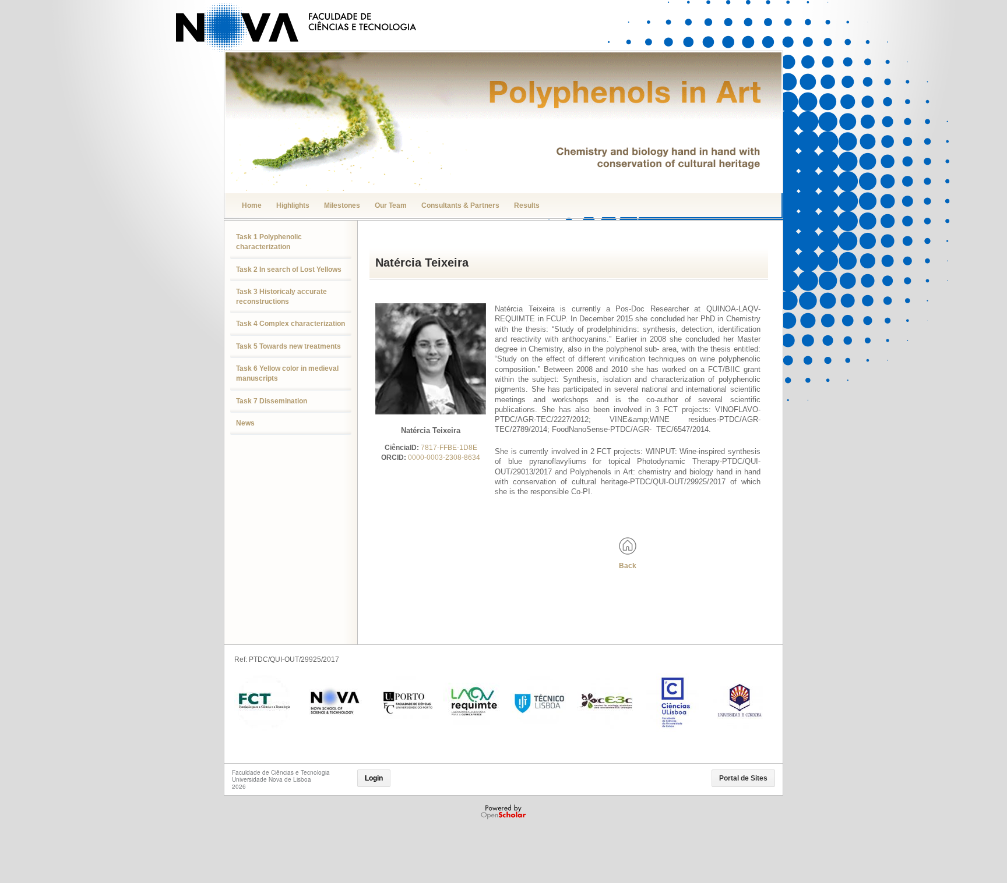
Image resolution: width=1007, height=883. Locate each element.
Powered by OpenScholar (504, 812)
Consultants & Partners (460, 205)
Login (374, 778)
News (245, 423)
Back (627, 566)
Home (252, 205)
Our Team (391, 205)
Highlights (292, 205)
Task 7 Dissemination (271, 401)
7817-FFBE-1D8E (449, 448)
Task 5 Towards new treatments (288, 346)
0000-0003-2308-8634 (444, 457)
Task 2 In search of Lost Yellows (288, 269)
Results (527, 205)
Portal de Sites (743, 778)
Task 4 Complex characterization (290, 324)
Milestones (342, 205)
